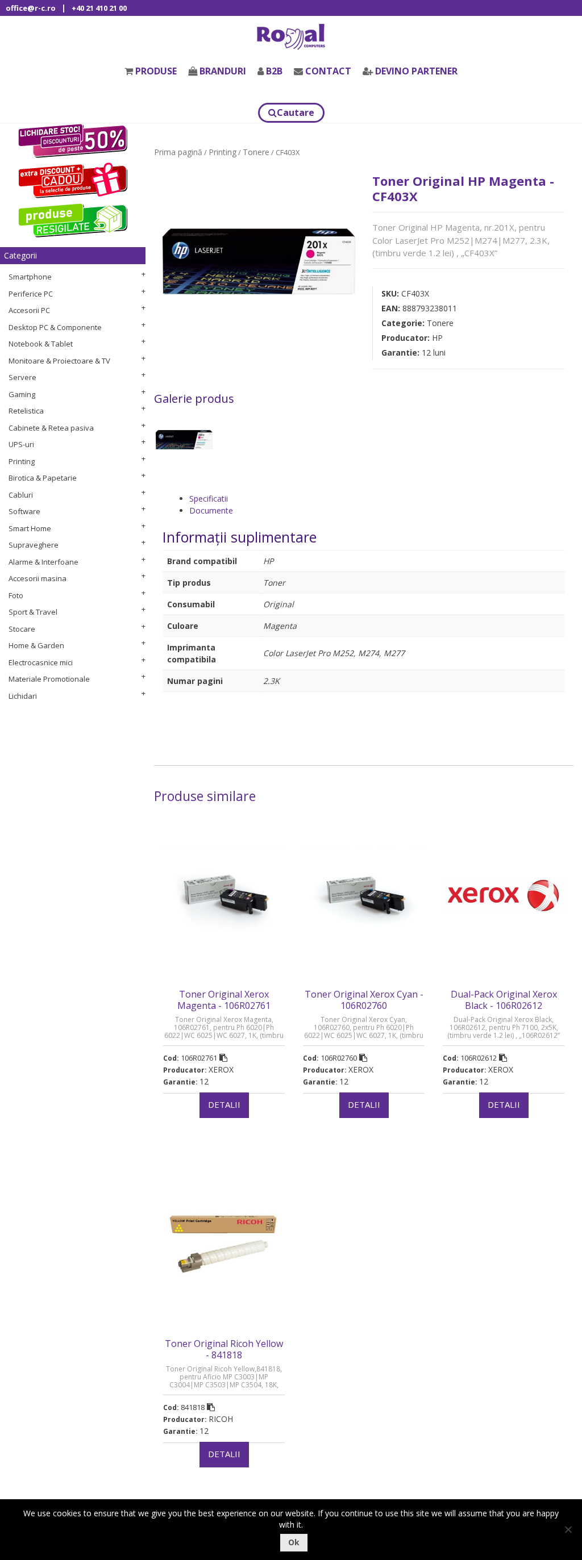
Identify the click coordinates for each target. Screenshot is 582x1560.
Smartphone (30, 277)
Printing (22, 461)
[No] (567, 1529)
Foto (16, 595)
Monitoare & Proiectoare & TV (59, 361)
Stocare (22, 629)
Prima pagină (178, 152)
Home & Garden (36, 645)
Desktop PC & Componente (55, 327)
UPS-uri (21, 444)
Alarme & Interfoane (43, 562)
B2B (274, 71)
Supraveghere (34, 545)
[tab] (377, 498)
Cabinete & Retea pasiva (51, 428)
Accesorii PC (29, 310)
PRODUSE (156, 71)
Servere (22, 377)
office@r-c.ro (31, 8)
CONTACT (328, 71)
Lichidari (23, 696)
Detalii (224, 1104)
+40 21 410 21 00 (99, 8)
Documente (211, 510)
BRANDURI (222, 71)
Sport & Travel (33, 612)
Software (24, 511)
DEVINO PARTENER (416, 71)
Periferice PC (31, 294)
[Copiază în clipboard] (223, 1058)
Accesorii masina (37, 578)
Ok (294, 1542)
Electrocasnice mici (41, 662)
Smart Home (30, 528)
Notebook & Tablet (41, 344)
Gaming (22, 394)
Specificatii (208, 498)
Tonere (256, 152)
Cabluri (21, 495)
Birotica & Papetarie (43, 478)
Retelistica (26, 411)
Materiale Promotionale (49, 679)
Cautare (295, 112)
